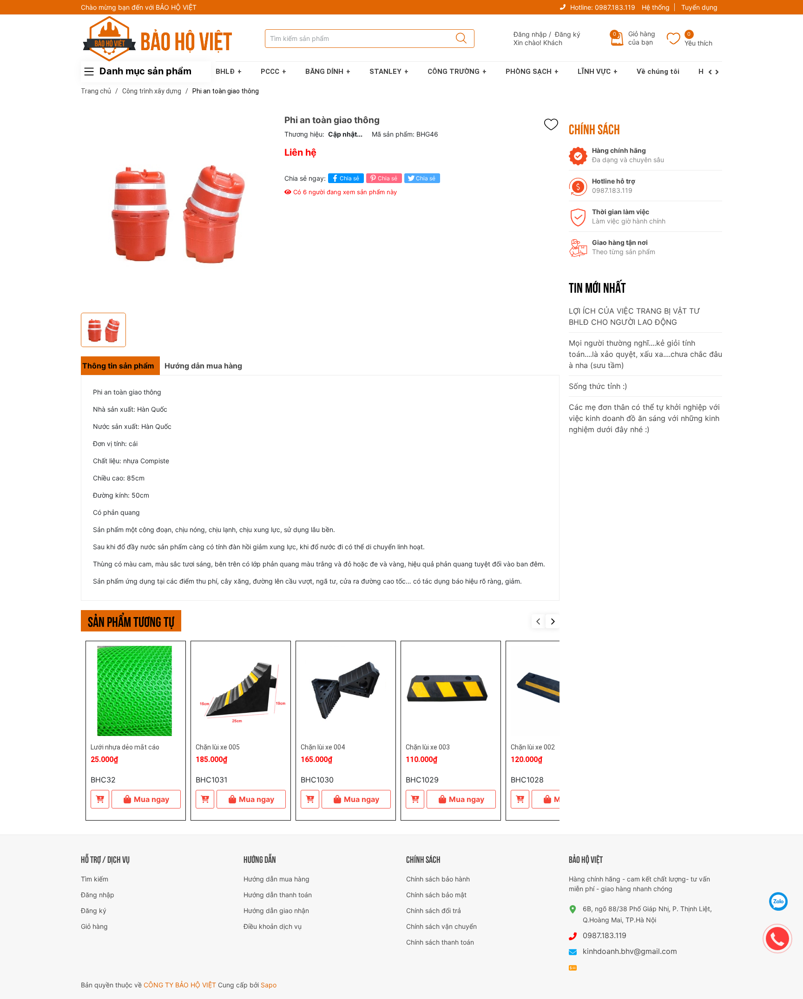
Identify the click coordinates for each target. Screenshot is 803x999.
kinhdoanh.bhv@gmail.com (630, 951)
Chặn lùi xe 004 (323, 747)
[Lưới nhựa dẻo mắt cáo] (136, 691)
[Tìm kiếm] (458, 38)
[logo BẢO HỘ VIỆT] (157, 38)
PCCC (270, 71)
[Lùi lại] (711, 72)
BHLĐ (225, 71)
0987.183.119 (615, 7)
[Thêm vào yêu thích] (553, 124)
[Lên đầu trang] (779, 878)
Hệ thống (656, 7)
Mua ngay (151, 799)
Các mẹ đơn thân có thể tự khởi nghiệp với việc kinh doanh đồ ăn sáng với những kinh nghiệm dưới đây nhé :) (644, 418)
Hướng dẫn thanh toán (278, 895)
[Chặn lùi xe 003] (451, 691)
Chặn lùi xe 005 (218, 747)
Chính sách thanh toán (440, 942)
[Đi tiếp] (718, 72)
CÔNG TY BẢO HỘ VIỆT (181, 985)
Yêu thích (698, 43)
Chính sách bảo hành (438, 879)
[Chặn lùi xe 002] (556, 691)
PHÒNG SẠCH (529, 71)
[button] (552, 621)
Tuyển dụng (699, 7)
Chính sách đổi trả (433, 910)
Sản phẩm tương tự (131, 620)
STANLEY (385, 71)
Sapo (268, 985)
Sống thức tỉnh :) (598, 386)
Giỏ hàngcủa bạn (641, 38)
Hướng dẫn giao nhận (276, 910)
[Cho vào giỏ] (100, 799)
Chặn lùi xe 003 (428, 747)
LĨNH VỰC (594, 71)
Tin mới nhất (597, 286)
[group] (178, 211)
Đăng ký (567, 34)
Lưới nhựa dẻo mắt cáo (125, 747)
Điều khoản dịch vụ (273, 926)
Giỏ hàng (94, 926)
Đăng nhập (530, 34)
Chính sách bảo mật (436, 895)
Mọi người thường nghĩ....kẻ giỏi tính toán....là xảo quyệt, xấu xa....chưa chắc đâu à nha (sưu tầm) (645, 354)
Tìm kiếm (94, 879)
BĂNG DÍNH (324, 71)
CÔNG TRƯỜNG (454, 71)
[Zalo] (778, 901)
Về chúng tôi (658, 71)
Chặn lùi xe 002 (533, 747)
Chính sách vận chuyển (441, 926)
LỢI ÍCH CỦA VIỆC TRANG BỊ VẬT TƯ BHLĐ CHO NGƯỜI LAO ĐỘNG (634, 316)
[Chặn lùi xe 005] (241, 691)
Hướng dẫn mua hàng (276, 879)
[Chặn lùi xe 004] (346, 691)
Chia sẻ (349, 178)
